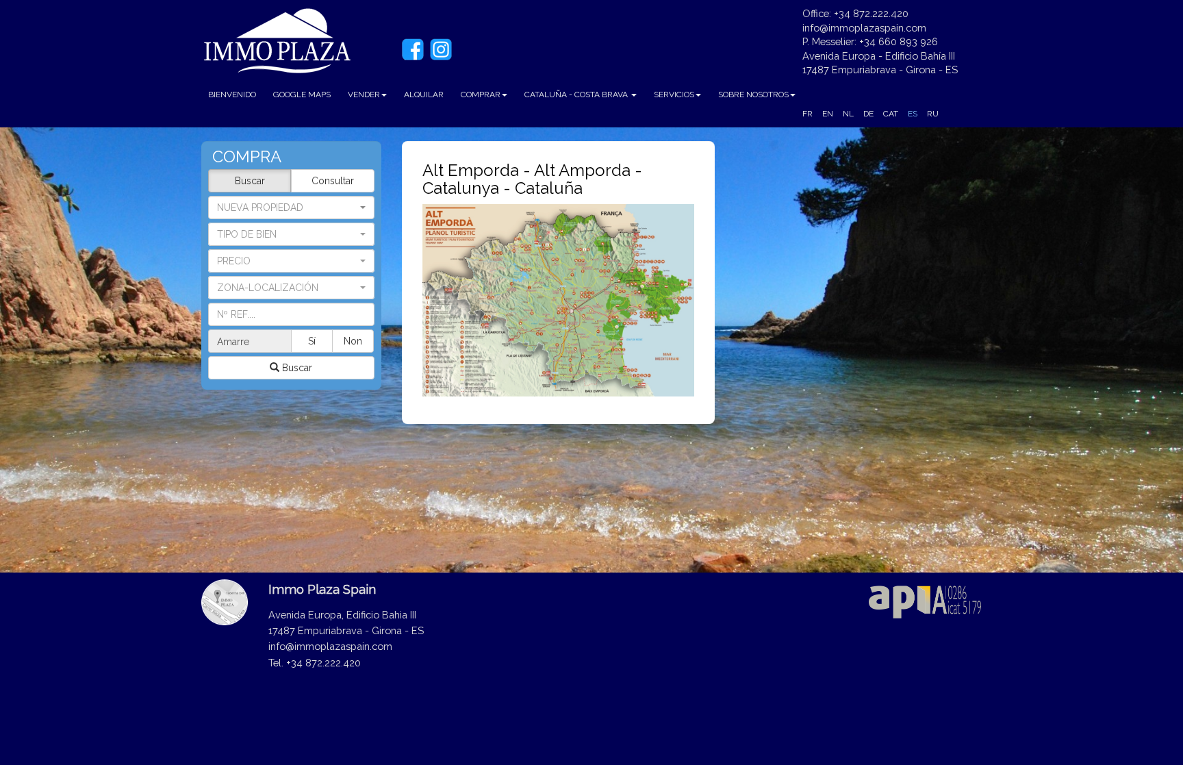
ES (912, 113)
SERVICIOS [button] (674, 94)
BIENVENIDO (232, 94)
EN (827, 113)
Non (353, 341)
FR (807, 113)
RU (933, 113)
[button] (291, 234)
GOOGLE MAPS (302, 94)
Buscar (250, 180)
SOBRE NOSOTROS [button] (753, 94)
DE (868, 113)
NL (848, 113)
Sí (312, 341)
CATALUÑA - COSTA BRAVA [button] (577, 94)
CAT (890, 113)
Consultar (332, 180)
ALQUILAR (424, 94)
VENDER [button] (364, 94)
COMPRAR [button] (480, 94)
